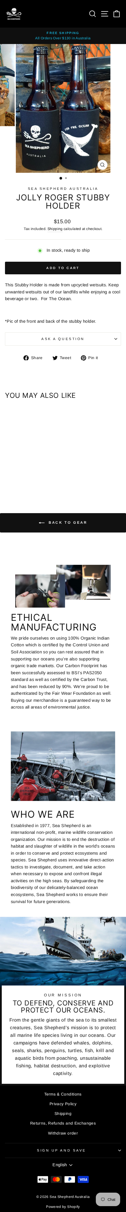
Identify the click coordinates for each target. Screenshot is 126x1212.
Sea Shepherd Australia (63, 188)
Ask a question (62, 339)
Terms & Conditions (63, 1094)
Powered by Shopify (63, 1207)
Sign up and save (61, 1150)
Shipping (55, 229)
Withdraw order (63, 1133)
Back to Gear (67, 522)
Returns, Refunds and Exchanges (63, 1123)
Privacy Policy (63, 1104)
